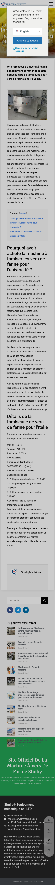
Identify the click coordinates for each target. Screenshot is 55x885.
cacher (23, 213)
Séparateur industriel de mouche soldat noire (29, 718)
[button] (51, 4)
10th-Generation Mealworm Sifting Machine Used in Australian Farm (31, 631)
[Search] (44, 600)
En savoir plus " (23, 637)
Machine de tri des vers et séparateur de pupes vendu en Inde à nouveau (32, 681)
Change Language (27, 40)
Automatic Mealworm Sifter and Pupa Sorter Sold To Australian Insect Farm (33, 656)
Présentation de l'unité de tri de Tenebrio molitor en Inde (32, 741)
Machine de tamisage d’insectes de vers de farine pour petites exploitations (31, 695)
